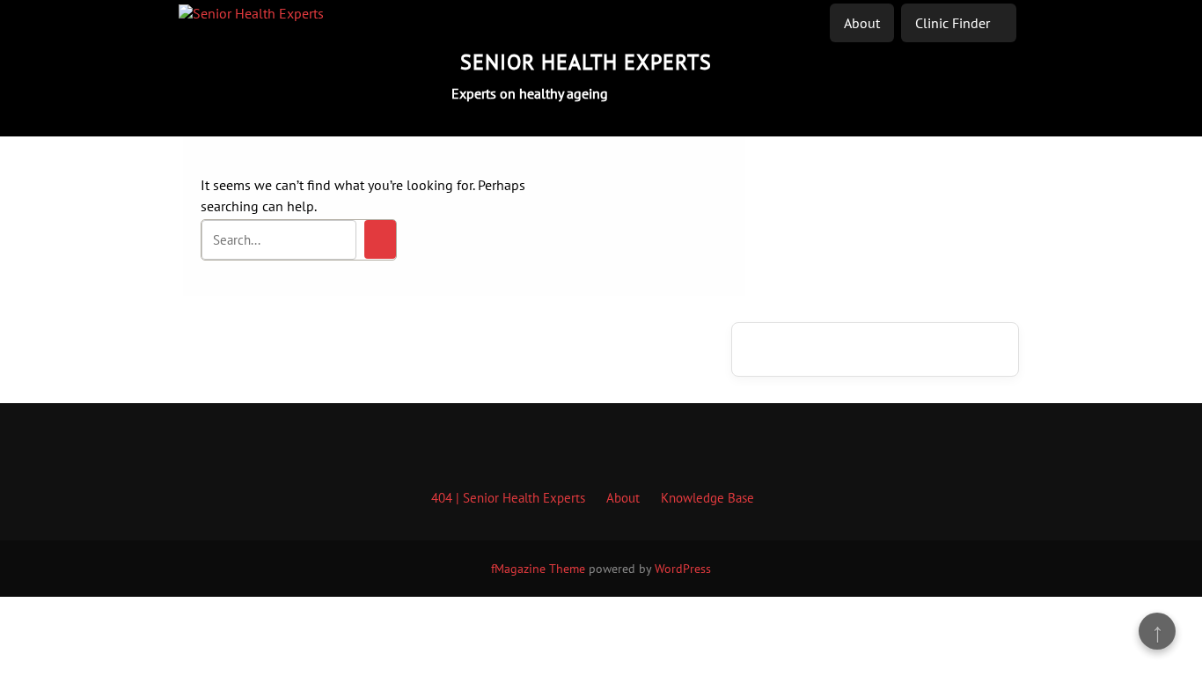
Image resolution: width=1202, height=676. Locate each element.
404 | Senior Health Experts (508, 497)
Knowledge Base (707, 497)
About (862, 23)
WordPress (683, 569)
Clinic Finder (952, 23)
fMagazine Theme (538, 569)
